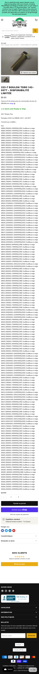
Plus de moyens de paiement (19, 514)
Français (18, 644)
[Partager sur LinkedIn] (10, 530)
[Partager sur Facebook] (2, 530)
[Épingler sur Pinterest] (13, 530)
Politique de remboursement (26, 666)
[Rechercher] (35, 30)
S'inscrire (31, 635)
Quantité (3, 493)
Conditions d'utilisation (9, 666)
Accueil (3, 43)
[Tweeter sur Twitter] (6, 530)
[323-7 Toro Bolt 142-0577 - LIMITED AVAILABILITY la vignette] (5, 79)
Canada (18, 650)
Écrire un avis (19, 564)
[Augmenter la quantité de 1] (18, 496)
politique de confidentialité (25, 668)
